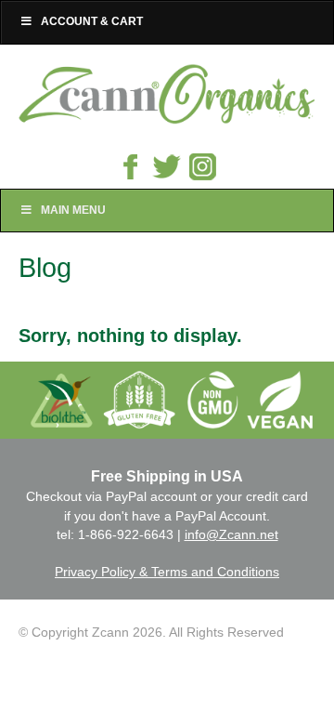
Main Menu (73, 210)
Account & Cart (92, 21)
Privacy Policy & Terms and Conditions (167, 571)
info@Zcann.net (231, 534)
